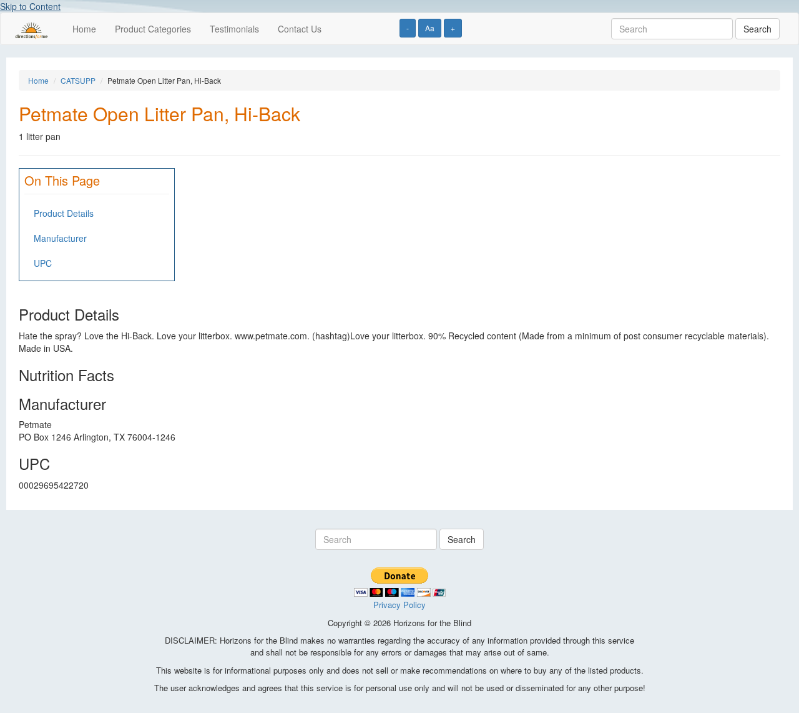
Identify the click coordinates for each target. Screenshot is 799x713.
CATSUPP (78, 80)
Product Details (64, 213)
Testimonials (234, 28)
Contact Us (299, 28)
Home (84, 28)
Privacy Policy (399, 605)
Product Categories (153, 28)
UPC (43, 263)
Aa (429, 27)
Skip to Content (30, 6)
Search (757, 28)
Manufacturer (60, 238)
